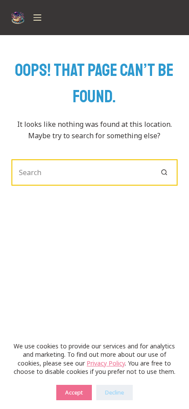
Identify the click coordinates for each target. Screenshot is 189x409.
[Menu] (37, 18)
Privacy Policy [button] (106, 363)
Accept (74, 392)
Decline (114, 392)
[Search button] (164, 172)
